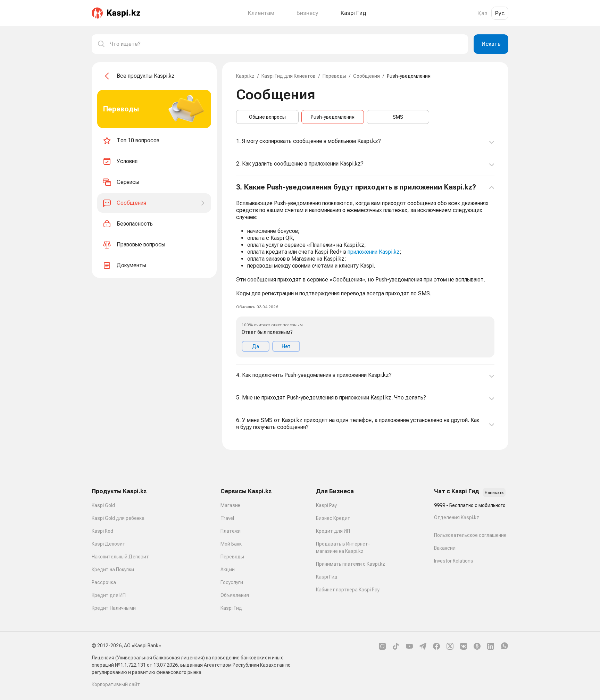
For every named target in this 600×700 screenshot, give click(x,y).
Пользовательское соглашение (470, 535)
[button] (365, 270)
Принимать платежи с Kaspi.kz (350, 564)
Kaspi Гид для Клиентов (288, 76)
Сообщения (366, 76)
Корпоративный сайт (116, 684)
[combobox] (286, 44)
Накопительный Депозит (120, 556)
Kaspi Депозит (108, 544)
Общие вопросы (267, 117)
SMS (398, 117)
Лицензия (103, 657)
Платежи (230, 531)
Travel (227, 518)
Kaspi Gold (103, 505)
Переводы (334, 76)
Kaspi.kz (245, 76)
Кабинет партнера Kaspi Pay (348, 589)
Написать (494, 492)
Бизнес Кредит (333, 518)
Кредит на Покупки (113, 569)
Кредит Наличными (114, 608)
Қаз (482, 13)
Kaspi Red (102, 531)
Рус (500, 13)
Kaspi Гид (231, 608)
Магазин (230, 505)
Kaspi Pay (326, 505)
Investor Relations (453, 561)
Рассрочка (104, 582)
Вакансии (445, 548)
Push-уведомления (333, 117)
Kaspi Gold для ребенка (118, 518)
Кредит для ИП (109, 595)
